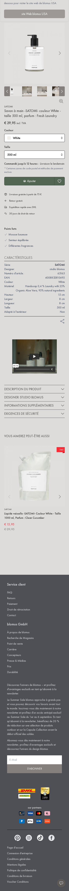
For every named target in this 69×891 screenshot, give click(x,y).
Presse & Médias (16, 661)
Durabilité (12, 672)
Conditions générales (18, 859)
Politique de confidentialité (21, 870)
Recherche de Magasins (20, 638)
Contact (11, 615)
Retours (11, 598)
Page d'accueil (15, 847)
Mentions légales (16, 864)
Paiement (12, 604)
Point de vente (15, 643)
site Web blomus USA (34, 14)
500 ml (11, 155)
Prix (9, 666)
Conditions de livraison (19, 876)
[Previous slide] (7, 91)
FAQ (9, 592)
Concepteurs (14, 655)
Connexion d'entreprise (20, 853)
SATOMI (8, 106)
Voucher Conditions (18, 882)
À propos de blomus (18, 632)
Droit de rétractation (18, 609)
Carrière (11, 649)
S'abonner (34, 768)
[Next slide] (62, 91)
